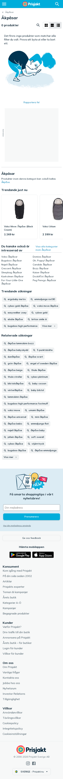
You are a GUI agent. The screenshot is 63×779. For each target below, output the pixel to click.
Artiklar (7, 581)
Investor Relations (14, 693)
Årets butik (9, 597)
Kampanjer (9, 608)
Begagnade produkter (16, 613)
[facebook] (34, 763)
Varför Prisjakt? (12, 626)
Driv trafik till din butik (16, 632)
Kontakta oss (11, 677)
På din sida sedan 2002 (17, 576)
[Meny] (4, 4)
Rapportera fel (31, 102)
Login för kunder (13, 648)
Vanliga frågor (11, 672)
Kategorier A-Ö (12, 602)
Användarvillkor (12, 712)
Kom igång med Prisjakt (17, 570)
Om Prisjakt (10, 667)
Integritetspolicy (13, 728)
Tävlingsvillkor (12, 717)
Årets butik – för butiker (17, 643)
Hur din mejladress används (17, 525)
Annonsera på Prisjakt (16, 637)
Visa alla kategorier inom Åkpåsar (47, 248)
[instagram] (28, 763)
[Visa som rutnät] (46, 25)
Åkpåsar (9, 12)
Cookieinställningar (15, 734)
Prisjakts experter (13, 586)
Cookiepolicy (10, 723)
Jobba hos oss (11, 683)
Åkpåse (5, 182)
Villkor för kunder (13, 653)
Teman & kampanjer (15, 592)
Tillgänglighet (11, 699)
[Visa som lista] (52, 25)
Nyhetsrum (9, 688)
